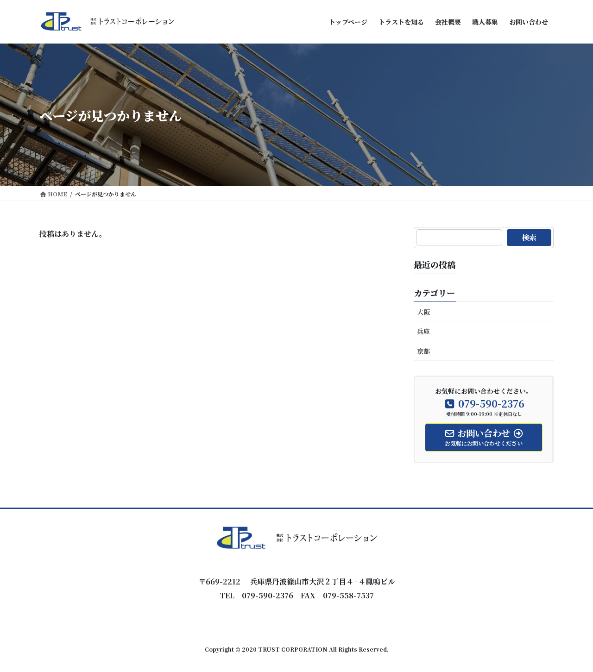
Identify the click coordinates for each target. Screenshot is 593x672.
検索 (529, 237)
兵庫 (423, 331)
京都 (423, 351)
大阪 (423, 311)
